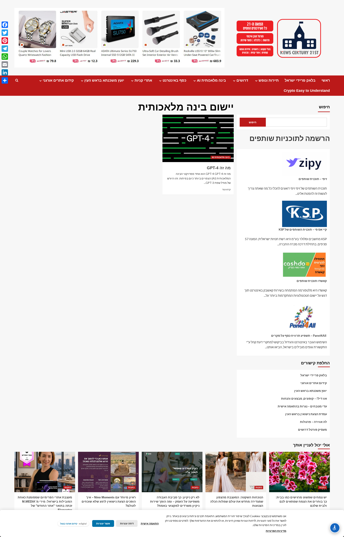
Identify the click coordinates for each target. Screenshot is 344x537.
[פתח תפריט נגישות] (335, 528)
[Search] (16, 80)
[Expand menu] (256, 80)
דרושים (242, 80)
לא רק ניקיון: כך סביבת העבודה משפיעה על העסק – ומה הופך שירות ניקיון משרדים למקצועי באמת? (174, 501)
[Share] (5, 80)
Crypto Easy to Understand (307, 91)
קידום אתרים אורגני (58, 80)
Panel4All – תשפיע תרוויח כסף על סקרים (299, 335)
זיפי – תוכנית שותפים (313, 179)
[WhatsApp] (5, 57)
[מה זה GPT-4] (198, 138)
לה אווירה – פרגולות (313, 422)
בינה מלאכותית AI (211, 80)
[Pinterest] (5, 41)
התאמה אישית (150, 523)
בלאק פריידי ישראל (300, 80)
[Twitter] (5, 33)
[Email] (5, 64)
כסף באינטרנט (174, 80)
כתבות (322, 487)
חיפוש (324, 107)
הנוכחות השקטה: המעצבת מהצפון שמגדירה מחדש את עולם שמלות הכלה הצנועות (236, 501)
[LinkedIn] (5, 72)
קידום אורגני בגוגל (68, 523)
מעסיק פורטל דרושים (312, 429)
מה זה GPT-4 (219, 168)
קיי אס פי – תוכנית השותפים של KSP (303, 229)
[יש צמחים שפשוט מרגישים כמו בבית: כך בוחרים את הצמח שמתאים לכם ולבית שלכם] (299, 472)
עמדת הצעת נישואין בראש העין (306, 414)
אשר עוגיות (103, 523)
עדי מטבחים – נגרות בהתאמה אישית (302, 406)
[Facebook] (5, 25)
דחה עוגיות (127, 523)
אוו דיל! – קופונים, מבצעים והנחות (304, 398)
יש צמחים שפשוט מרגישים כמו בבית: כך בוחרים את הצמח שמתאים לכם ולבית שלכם (301, 501)
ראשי (326, 80)
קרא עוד (226, 189)
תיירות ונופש (269, 80)
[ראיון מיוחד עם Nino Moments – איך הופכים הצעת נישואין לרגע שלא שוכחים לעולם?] (108, 472)
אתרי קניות (143, 80)
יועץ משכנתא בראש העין (104, 80)
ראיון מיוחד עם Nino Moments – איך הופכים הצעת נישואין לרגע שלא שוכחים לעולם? (109, 501)
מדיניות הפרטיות (276, 530)
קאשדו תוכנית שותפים (312, 281)
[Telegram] (5, 49)
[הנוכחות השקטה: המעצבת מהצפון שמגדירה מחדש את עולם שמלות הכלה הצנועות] (235, 472)
